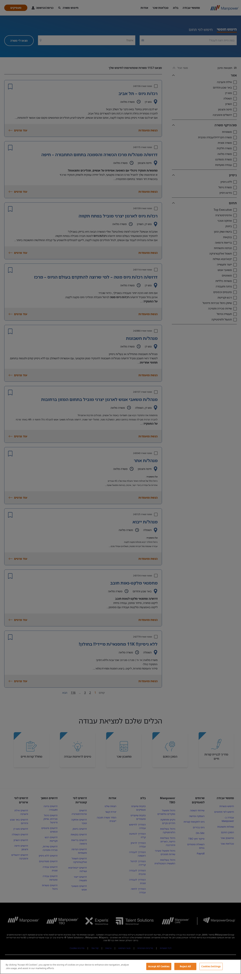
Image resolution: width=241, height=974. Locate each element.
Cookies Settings (211, 966)
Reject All (185, 966)
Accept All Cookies (158, 966)
